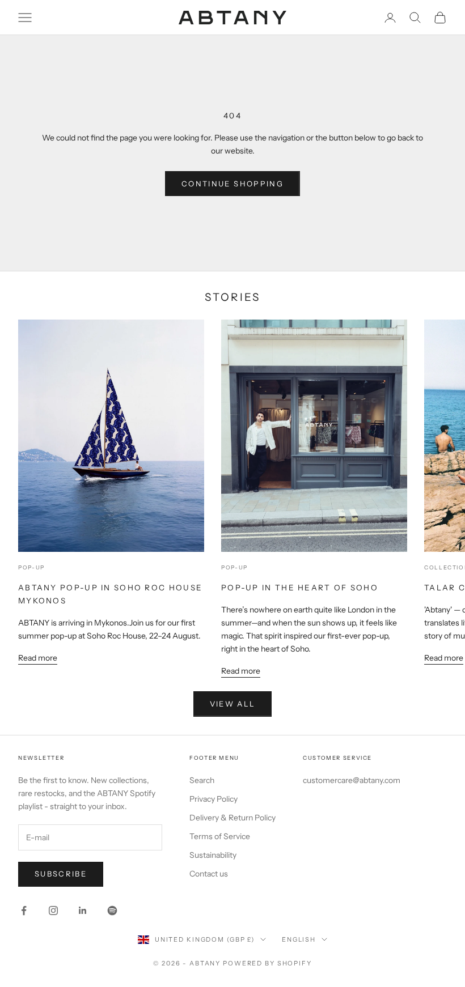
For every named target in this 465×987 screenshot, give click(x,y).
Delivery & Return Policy (232, 817)
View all (233, 703)
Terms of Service (219, 836)
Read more (37, 658)
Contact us (208, 874)
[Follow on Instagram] (53, 910)
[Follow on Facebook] (23, 910)
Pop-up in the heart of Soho (299, 587)
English (299, 939)
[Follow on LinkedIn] (82, 910)
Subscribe (61, 873)
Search (201, 780)
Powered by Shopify (267, 963)
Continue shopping (232, 183)
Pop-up (31, 567)
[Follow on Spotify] (112, 910)
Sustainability (212, 855)
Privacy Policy (213, 799)
